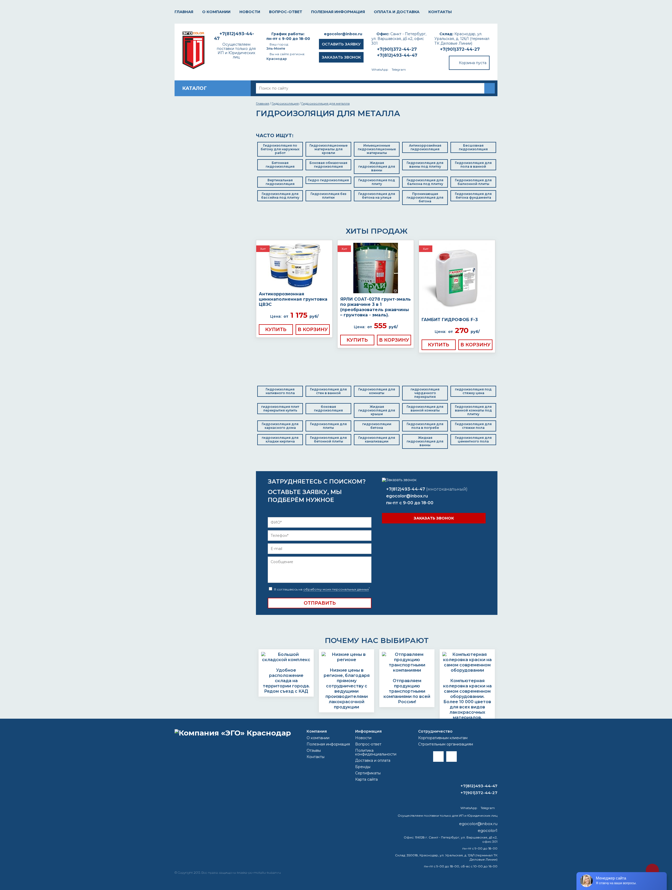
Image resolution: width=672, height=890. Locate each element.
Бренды (362, 766)
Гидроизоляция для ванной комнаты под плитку (473, 410)
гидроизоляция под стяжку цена (473, 391)
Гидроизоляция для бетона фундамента (473, 195)
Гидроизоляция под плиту (376, 182)
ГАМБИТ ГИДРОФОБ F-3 (450, 319)
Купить (275, 329)
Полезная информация (338, 11)
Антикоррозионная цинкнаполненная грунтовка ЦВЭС (293, 299)
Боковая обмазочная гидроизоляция (328, 164)
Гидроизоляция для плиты (328, 426)
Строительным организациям (445, 744)
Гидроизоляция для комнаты (376, 391)
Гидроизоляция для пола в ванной (473, 164)
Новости (249, 11)
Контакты (440, 11)
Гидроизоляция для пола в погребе (425, 426)
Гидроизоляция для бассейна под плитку (280, 195)
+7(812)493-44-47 (397, 55)
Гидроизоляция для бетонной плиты (328, 439)
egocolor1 (487, 830)
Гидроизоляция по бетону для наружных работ (280, 149)
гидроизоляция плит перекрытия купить (280, 408)
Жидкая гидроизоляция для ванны (376, 166)
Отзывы (314, 750)
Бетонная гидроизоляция (280, 164)
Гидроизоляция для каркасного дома (280, 426)
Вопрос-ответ (285, 11)
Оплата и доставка (396, 11)
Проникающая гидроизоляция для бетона (425, 197)
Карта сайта (366, 779)
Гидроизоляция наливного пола (280, 391)
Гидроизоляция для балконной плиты (473, 182)
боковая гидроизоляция (328, 408)
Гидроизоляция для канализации (376, 439)
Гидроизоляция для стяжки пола (473, 426)
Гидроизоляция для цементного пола (473, 439)
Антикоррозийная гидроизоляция (425, 147)
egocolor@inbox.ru (343, 34)
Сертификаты (368, 773)
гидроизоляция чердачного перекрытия (425, 393)
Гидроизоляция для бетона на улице (376, 195)
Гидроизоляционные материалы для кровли (328, 149)
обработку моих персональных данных (336, 589)
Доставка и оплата (372, 760)
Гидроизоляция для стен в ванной (328, 391)
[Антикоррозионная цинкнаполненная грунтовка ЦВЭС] (294, 266)
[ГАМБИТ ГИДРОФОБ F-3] (457, 279)
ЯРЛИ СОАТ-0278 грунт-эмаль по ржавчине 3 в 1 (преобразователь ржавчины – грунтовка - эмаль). (375, 307)
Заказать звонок (341, 57)
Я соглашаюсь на (321, 589)
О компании (216, 11)
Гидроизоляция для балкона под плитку (425, 182)
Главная (184, 11)
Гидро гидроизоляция (328, 180)
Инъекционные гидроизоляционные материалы (377, 149)
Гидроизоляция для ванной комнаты (425, 408)
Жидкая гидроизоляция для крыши (376, 410)
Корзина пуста (472, 62)
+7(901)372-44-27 (460, 49)
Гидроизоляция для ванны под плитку (425, 164)
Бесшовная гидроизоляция (473, 147)
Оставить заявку (341, 44)
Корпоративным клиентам (443, 737)
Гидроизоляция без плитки (328, 195)
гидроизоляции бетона (376, 426)
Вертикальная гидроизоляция (280, 182)
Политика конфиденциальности (375, 752)
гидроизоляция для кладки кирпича (280, 439)
